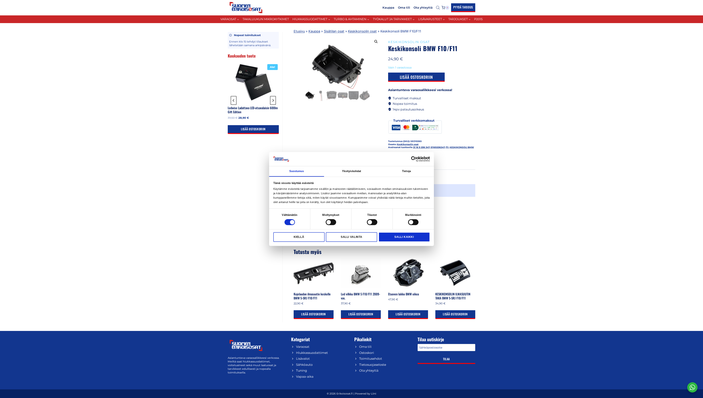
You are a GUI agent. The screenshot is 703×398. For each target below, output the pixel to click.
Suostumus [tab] (296, 171)
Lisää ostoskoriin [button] (313, 314)
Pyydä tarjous (463, 7)
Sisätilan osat (334, 31)
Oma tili (404, 7)
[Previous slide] (234, 100)
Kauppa (388, 7)
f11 (447, 147)
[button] (376, 41)
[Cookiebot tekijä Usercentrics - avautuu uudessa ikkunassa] (414, 159)
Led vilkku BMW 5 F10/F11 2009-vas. (360, 296)
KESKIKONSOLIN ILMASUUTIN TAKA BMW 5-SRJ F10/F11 (452, 296)
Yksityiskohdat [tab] (351, 171)
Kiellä (299, 236)
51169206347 (438, 147)
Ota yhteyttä (423, 7)
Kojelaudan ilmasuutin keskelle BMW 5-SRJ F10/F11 (312, 296)
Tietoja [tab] (406, 171)
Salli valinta (351, 236)
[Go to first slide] (273, 100)
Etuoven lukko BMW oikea (403, 294)
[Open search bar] (438, 8)
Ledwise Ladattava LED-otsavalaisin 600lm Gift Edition (253, 110)
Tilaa (446, 359)
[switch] (331, 222)
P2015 (478, 19)
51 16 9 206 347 (421, 147)
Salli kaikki (404, 236)
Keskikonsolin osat (362, 31)
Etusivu (299, 31)
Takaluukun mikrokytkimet (266, 19)
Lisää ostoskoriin (416, 77)
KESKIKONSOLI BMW (462, 147)
